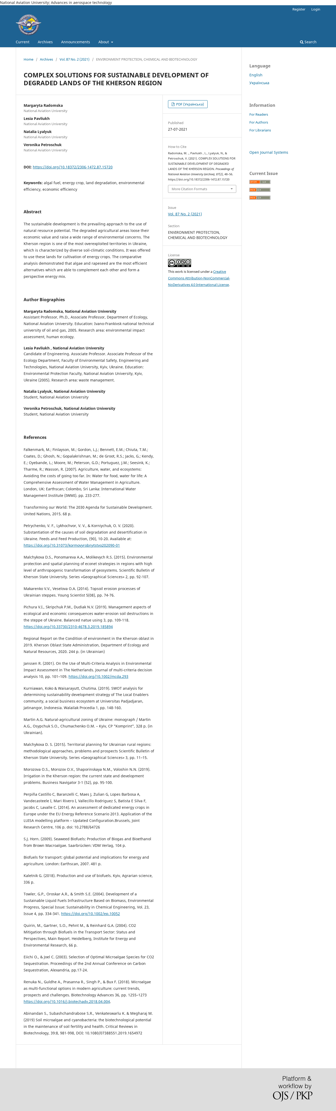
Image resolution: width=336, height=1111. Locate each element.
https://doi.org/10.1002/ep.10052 (90, 913)
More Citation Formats (189, 189)
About (104, 41)
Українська (259, 82)
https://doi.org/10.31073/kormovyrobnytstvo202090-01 (72, 545)
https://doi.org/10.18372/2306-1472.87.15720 (73, 166)
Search (310, 41)
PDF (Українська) (189, 104)
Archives (45, 41)
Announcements (75, 41)
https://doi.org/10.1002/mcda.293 (98, 676)
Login (315, 9)
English (255, 74)
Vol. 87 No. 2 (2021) (75, 59)
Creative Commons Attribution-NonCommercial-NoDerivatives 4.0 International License (199, 278)
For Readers (258, 114)
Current (22, 41)
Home (28, 59)
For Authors (258, 122)
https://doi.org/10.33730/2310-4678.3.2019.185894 (68, 626)
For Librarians (260, 130)
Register (298, 9)
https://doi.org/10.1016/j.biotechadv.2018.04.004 (67, 1001)
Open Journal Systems (268, 152)
